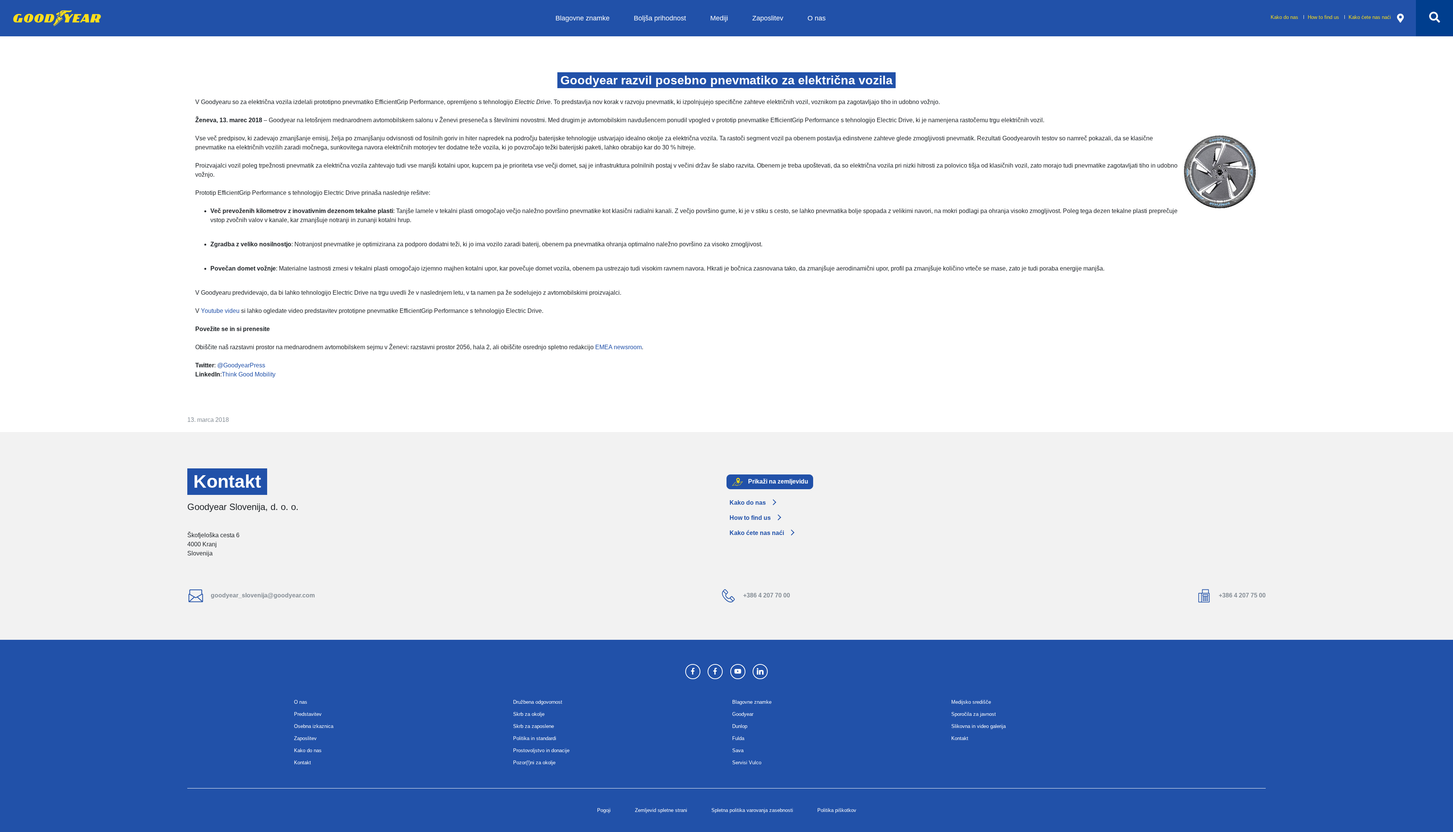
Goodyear (742, 714)
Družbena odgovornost (537, 702)
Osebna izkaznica (313, 726)
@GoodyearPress (241, 365)
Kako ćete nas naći (1370, 17)
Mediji (719, 18)
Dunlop (739, 726)
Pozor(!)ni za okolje (534, 762)
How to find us (1324, 17)
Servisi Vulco (746, 762)
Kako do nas (1285, 17)
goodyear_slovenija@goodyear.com (262, 595)
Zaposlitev (767, 18)
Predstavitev (308, 714)
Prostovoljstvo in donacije (541, 750)
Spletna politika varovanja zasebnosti (752, 810)
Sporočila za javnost (973, 714)
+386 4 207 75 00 (1241, 595)
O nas (816, 18)
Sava (738, 750)
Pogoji (604, 810)
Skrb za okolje (528, 714)
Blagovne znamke (582, 18)
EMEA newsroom (618, 347)
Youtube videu (220, 311)
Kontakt (302, 762)
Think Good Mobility (248, 374)
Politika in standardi (534, 738)
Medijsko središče (971, 702)
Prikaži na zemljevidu (777, 481)
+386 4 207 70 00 (766, 595)
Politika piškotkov (836, 810)
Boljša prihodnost (660, 18)
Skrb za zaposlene (533, 726)
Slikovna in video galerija (978, 726)
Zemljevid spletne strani (661, 810)
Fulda (738, 738)
